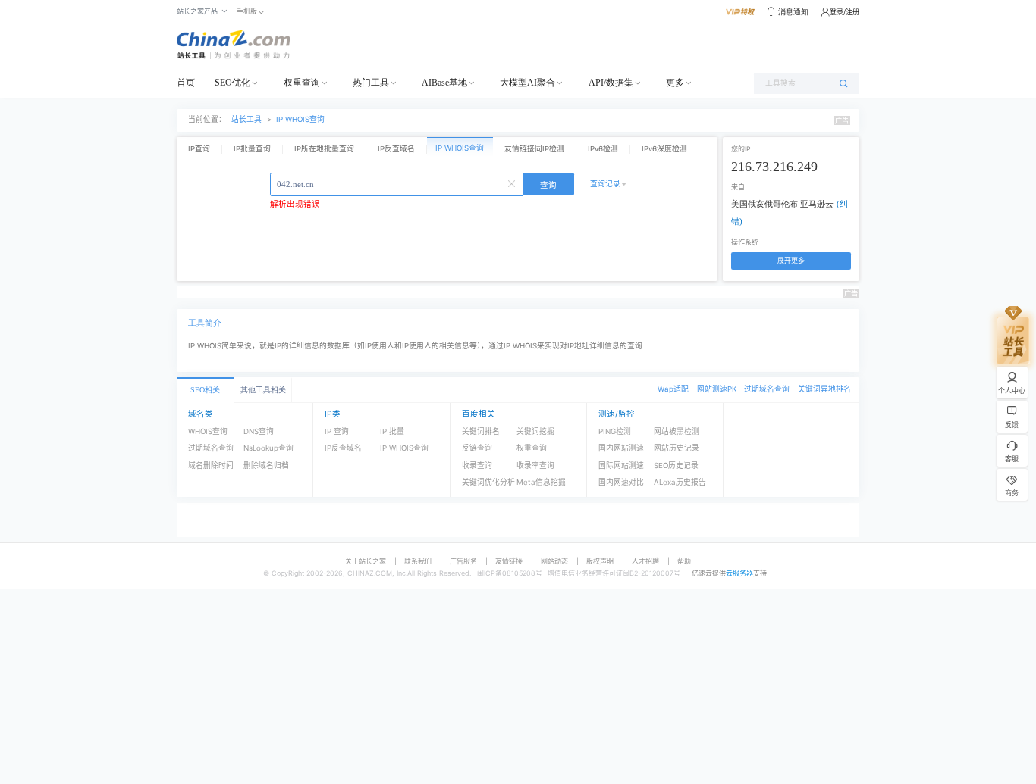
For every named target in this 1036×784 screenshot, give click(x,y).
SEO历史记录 (676, 465)
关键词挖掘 (535, 431)
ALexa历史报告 (680, 482)
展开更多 (791, 260)
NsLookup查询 (268, 448)
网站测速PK (716, 389)
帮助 (684, 561)
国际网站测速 (621, 465)
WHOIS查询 (208, 431)
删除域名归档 (266, 465)
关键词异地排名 (824, 389)
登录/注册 (844, 12)
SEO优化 (232, 82)
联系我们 (418, 561)
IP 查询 (337, 431)
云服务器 (739, 573)
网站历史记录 (676, 448)
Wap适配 (673, 389)
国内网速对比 (621, 482)
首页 (186, 82)
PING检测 (614, 431)
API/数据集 (611, 82)
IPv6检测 (603, 149)
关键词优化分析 (488, 482)
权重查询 (302, 82)
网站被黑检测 (676, 431)
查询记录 (605, 184)
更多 (675, 82)
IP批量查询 (252, 149)
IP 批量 (392, 431)
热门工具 (371, 82)
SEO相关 (205, 390)
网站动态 (554, 561)
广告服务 (463, 561)
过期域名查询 (767, 389)
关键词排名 (481, 431)
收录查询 (477, 465)
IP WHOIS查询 (300, 119)
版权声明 (600, 561)
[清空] (513, 182)
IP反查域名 (396, 149)
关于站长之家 (365, 561)
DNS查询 (258, 431)
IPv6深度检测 (664, 149)
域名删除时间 (211, 465)
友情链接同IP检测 (534, 149)
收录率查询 (535, 465)
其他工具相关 (263, 390)
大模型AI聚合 (527, 82)
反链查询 (477, 448)
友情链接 (509, 561)
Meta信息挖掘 (541, 482)
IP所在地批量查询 (324, 149)
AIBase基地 (444, 82)
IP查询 (199, 149)
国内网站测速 (621, 448)
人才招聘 (645, 561)
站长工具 (246, 119)
